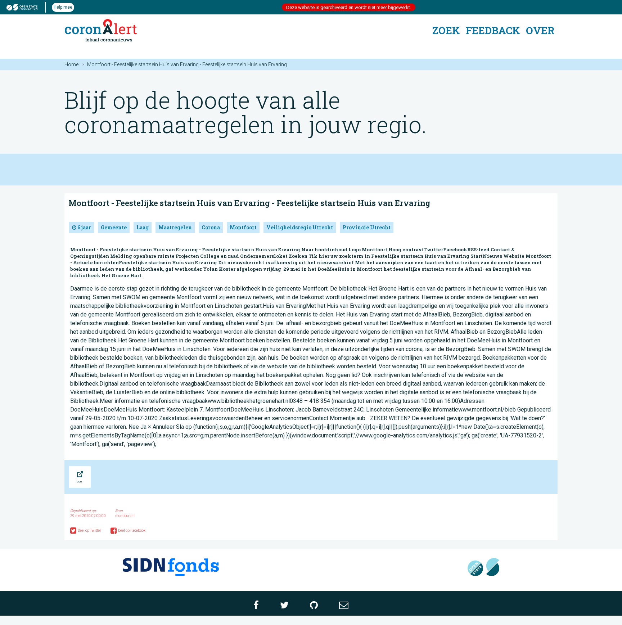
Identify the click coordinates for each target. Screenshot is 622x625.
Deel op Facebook (131, 530)
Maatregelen (175, 227)
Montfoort (243, 227)
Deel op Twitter (90, 530)
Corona (211, 227)
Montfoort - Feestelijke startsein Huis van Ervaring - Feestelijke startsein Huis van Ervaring (249, 203)
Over (540, 30)
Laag (142, 227)
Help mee (63, 7)
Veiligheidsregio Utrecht (299, 227)
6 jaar (83, 227)
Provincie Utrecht (367, 227)
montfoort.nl (125, 516)
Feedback (493, 30)
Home (71, 64)
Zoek (446, 30)
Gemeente (114, 227)
